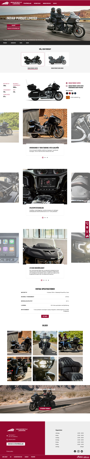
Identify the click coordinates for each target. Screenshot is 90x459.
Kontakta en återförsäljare (13, 28)
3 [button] (47, 157)
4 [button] (48, 280)
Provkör (33, 457)
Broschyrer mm (47, 3)
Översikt (5, 43)
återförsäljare (27, 3)
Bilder (27, 43)
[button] (5, 133)
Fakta (21, 43)
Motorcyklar (37, 3)
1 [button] (43, 157)
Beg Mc (55, 3)
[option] (45, 132)
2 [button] (45, 157)
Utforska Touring (45, 408)
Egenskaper (13, 43)
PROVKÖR (13, 25)
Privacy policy (10, 451)
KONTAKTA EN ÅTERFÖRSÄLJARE (16, 444)
